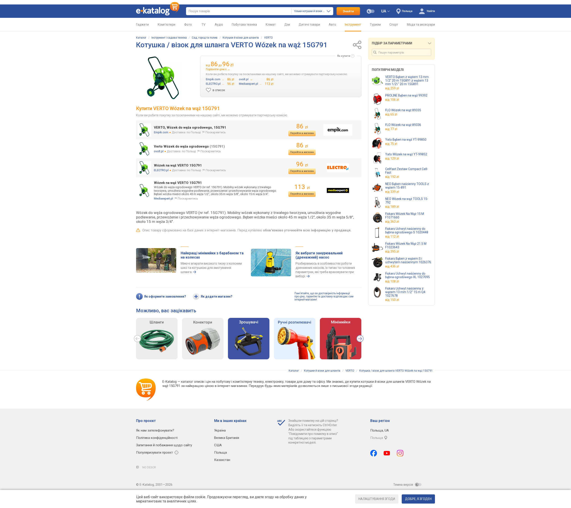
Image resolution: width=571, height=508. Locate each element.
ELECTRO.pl (161, 170)
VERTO (268, 37)
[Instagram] (400, 453)
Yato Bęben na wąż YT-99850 (405, 139)
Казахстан (222, 460)
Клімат (271, 24)
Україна (220, 430)
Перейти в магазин (302, 133)
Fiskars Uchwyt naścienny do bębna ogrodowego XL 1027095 (407, 275)
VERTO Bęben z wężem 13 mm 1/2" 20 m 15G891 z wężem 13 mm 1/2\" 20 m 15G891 (407, 80)
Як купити (343, 56)
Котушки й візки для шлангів (241, 37)
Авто (332, 24)
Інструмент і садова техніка (169, 37)
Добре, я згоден (418, 499)
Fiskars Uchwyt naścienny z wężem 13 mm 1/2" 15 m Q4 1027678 (405, 292)
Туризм (375, 24)
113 (302, 187)
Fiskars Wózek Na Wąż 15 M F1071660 (404, 215)
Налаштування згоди (376, 499)
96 (302, 164)
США (218, 445)
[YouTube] (387, 453)
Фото (188, 24)
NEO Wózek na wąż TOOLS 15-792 (406, 200)
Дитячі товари (309, 24)
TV (203, 24)
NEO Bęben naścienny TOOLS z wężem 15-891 (407, 185)
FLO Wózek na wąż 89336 (403, 125)
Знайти (348, 11)
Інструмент (353, 24)
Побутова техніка (244, 24)
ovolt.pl (158, 151)
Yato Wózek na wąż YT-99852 (406, 154)
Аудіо (219, 24)
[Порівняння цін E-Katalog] (157, 11)
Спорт (393, 24)
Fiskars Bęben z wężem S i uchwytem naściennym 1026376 (408, 260)
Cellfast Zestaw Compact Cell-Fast (406, 170)
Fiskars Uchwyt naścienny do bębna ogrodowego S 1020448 (406, 230)
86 (302, 126)
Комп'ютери (166, 24)
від (392, 88)
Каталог (141, 37)
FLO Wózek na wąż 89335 (403, 110)
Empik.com (161, 132)
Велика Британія (226, 438)
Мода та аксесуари (421, 24)
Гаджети (142, 24)
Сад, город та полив (204, 37)
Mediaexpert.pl (163, 198)
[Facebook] (373, 453)
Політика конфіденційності (157, 438)
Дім (287, 24)
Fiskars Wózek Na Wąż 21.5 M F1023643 (405, 245)
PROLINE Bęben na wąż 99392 (406, 95)
